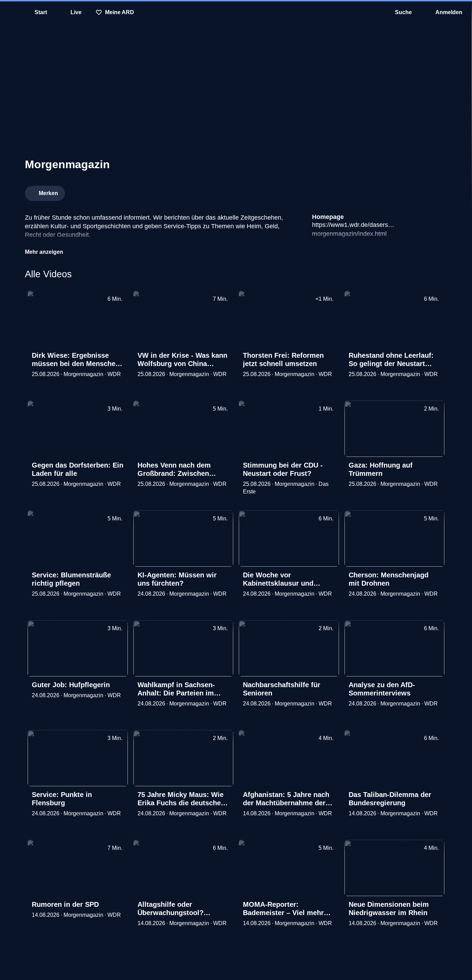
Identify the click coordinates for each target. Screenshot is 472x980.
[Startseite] (236, 12)
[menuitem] (10, 12)
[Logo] (395, 191)
